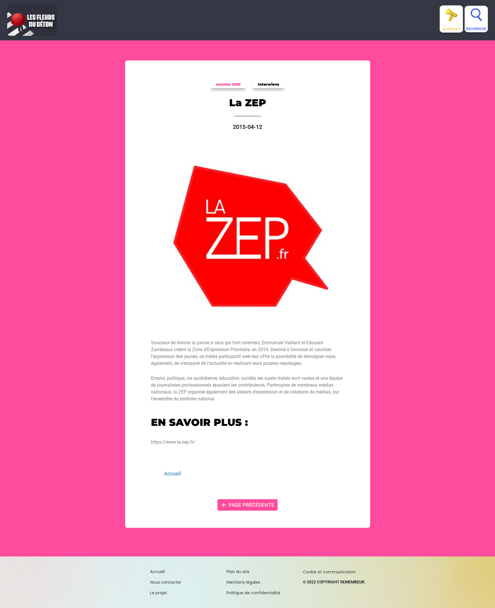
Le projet (451, 29)
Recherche (476, 29)
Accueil (172, 474)
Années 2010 (228, 84)
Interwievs (268, 84)
